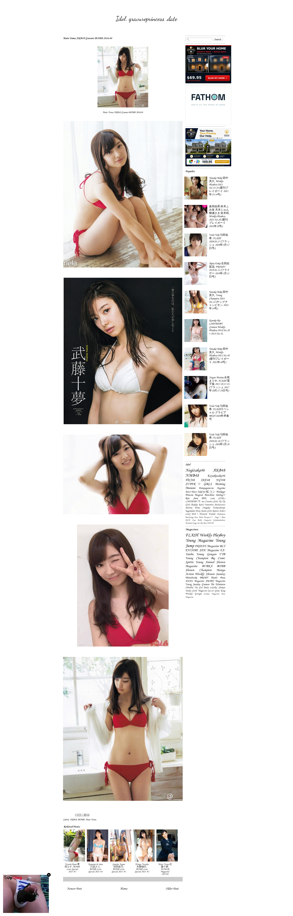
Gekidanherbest (219, 520)
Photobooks (191, 577)
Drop (198, 511)
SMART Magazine (215, 581)
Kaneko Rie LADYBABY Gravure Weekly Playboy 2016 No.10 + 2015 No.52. (219, 327)
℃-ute (201, 501)
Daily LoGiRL (210, 587)
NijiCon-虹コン (206, 491)
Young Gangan (206, 554)
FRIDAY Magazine (207, 546)
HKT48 (190, 480)
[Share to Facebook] (85, 815)
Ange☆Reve (220, 517)
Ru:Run (203, 523)
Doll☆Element (199, 514)
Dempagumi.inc (206, 488)
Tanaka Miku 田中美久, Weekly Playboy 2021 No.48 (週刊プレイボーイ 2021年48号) (219, 356)
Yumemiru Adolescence (214, 504)
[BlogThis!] (79, 815)
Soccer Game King (216, 590)
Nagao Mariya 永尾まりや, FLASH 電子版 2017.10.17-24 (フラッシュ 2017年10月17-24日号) (219, 384)
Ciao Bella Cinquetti (201, 520)
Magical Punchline (204, 495)
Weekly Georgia (193, 594)
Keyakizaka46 (216, 476)
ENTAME (191, 550)
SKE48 (205, 480)
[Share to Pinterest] (88, 815)
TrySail (212, 514)
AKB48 (73, 819)
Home (123, 889)
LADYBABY (191, 501)
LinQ (187, 514)
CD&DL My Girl (194, 587)
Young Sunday (192, 584)
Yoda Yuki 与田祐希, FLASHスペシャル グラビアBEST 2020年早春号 (219, 413)
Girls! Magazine (199, 590)
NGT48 (220, 480)
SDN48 (210, 523)
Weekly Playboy (212, 535)
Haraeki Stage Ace (192, 523)
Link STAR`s (217, 498)
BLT (222, 546)
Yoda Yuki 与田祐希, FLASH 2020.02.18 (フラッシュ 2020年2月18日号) (219, 441)
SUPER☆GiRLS (198, 484)
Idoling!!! (220, 495)
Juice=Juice (191, 491)
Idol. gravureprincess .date (146, 19)
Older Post (172, 889)
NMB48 (192, 475)
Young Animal (204, 562)
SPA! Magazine (209, 550)
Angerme (221, 488)
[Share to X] (82, 815)
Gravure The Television (213, 584)
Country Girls (211, 501)
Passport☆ (209, 517)
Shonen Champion (198, 570)
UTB (222, 554)
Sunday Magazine (211, 594)
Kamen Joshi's (218, 511)
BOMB (81, 819)
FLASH (191, 535)
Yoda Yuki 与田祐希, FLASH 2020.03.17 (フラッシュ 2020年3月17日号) (219, 242)
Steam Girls (206, 511)
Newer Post (74, 889)
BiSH (187, 520)
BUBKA (207, 566)
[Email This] (76, 815)
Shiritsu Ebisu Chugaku (197, 507)
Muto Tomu (91, 819)
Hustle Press (218, 577)
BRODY (204, 577)
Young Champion (196, 558)
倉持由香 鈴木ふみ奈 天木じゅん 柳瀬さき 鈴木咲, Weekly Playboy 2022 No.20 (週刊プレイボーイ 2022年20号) (219, 216)
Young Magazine (199, 540)
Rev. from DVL (196, 498)
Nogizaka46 (195, 470)
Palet (201, 517)
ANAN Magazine (194, 581)
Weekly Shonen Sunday (210, 574)
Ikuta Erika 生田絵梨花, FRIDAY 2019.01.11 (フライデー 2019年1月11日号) (219, 270)
